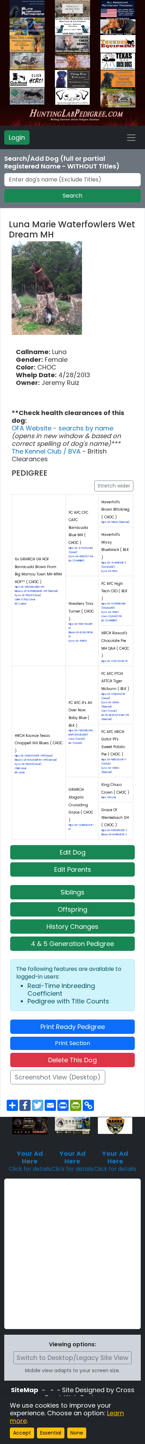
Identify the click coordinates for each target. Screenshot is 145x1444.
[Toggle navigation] (131, 137)
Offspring (72, 909)
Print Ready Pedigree (72, 1026)
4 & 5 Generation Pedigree (72, 943)
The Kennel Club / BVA (47, 451)
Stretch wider (113, 485)
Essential (50, 1432)
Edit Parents (72, 869)
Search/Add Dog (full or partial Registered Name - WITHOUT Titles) (62, 162)
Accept (22, 1432)
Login (17, 137)
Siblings (72, 892)
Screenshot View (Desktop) (58, 1077)
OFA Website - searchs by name (62, 428)
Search (72, 196)
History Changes (72, 926)
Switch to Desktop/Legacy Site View (72, 1357)
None (76, 1432)
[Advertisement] (72, 1254)
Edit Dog (73, 852)
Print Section (72, 1043)
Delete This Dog (72, 1060)
